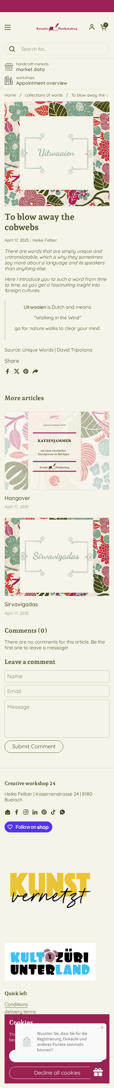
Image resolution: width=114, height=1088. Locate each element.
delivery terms (20, 1011)
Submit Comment (34, 746)
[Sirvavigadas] (57, 557)
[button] (103, 27)
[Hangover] (57, 450)
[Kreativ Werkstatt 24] (57, 27)
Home (10, 94)
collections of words (44, 94)
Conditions (16, 1004)
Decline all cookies (57, 1072)
